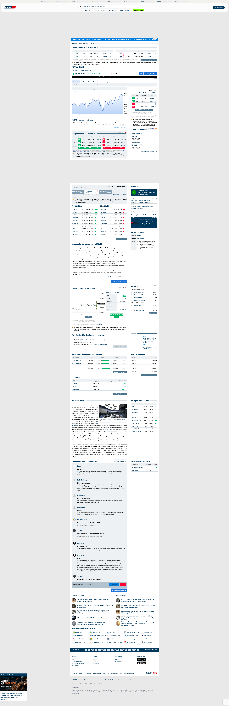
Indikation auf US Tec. (137, 431)
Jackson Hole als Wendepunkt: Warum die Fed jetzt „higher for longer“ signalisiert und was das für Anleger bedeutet (94, 612)
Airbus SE (75, 383)
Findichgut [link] (81, 495)
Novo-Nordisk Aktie (132, 635)
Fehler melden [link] (75, 665)
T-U (129, 650)
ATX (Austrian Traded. (137, 420)
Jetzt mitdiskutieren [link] (119, 282)
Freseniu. (103, 215)
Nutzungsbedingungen (112, 673)
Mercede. (74, 212)
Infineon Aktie (79, 635)
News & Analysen (99, 10)
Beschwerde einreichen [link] (78, 663)
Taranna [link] (80, 530)
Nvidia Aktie (78, 632)
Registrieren (114, 584)
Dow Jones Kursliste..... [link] (85, 499)
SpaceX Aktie (96, 632)
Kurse (84, 85)
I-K (108, 650)
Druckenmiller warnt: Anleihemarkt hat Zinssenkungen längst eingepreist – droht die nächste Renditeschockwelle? (138, 623)
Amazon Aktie (148, 642)
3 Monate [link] (103, 89)
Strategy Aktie (131, 642)
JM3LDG (117, 194)
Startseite (74, 43)
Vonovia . (103, 220)
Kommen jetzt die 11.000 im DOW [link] (88, 523)
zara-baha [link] (80, 543)
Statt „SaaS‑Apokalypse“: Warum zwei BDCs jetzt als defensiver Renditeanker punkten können (137, 600)
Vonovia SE (134, 470)
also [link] (78, 558)
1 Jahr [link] (113, 89)
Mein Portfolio (124, 10)
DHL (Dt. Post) (76, 389)
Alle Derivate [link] (153, 313)
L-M (113, 650)
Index (97, 85)
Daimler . (103, 226)
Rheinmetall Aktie (115, 635)
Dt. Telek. (75, 234)
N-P (117, 650)
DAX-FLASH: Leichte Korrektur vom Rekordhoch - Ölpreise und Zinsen (140, 201)
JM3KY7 (114, 194)
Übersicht (76, 82)
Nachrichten (75, 85)
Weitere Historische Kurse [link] (149, 375)
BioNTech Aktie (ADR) (133, 632)
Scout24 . (103, 212)
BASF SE (74, 220)
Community (112, 10)
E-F (100, 650)
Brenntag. (75, 217)
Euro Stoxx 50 (135, 423)
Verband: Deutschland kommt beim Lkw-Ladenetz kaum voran (142, 207)
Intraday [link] (84, 89)
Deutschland (140, 238)
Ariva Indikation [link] (76, 360)
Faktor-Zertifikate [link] (139, 310)
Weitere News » (153, 229)
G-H (104, 650)
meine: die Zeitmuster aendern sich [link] (89, 579)
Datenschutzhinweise (100, 344)
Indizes (86, 43)
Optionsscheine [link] (138, 308)
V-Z (134, 650)
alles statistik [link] (82, 546)
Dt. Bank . (75, 229)
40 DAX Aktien (108, 429)
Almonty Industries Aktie (116, 642)
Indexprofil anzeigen (120, 127)
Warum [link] (79, 511)
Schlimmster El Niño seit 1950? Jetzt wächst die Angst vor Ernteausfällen (95, 606)
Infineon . (103, 234)
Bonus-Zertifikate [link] (139, 292)
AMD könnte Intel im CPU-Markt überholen (90, 618)
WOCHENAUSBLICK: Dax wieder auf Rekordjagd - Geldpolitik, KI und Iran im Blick (143, 214)
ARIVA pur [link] (96, 661)
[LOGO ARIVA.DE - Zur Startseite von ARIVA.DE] (10, 7)
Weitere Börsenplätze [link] (120, 372)
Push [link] (75, 89)
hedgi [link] (79, 466)
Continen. (75, 231)
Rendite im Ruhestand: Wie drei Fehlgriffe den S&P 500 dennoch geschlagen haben (138, 606)
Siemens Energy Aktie (133, 639)
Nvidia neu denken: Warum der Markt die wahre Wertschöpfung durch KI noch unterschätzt (91, 623)
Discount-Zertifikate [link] (140, 295)
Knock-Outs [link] (137, 305)
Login (122, 584)
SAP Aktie (112, 632)
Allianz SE (75, 223)
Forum (100, 82)
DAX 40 (92, 43)
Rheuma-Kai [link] (81, 507)
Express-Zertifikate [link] (139, 300)
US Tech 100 (134, 409)
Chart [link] (89, 82)
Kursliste (83, 82)
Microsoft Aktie (97, 639)
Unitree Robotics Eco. (137, 415)
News (95, 82)
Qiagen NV (104, 223)
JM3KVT (124, 194)
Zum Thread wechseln (119, 590)
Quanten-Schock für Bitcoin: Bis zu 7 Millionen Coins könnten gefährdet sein (93, 600)
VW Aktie (112, 639)
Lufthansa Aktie (148, 639)
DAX (132, 407)
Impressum (89, 673)
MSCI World (134, 426)
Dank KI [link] (79, 469)
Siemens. (103, 229)
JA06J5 (121, 194)
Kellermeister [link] (82, 519)
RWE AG (74, 215)
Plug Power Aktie (80, 642)
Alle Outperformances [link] (120, 394)
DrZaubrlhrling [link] (82, 480)
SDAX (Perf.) (134, 418)
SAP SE (74, 386)
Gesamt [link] (122, 89)
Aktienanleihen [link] (138, 297)
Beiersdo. (103, 231)
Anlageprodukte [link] (110, 82)
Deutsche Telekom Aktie (82, 639)
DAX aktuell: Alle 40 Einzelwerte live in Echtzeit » (144, 645)
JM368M (74, 196)
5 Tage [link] (94, 89)
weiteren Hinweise (132, 59)
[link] (122, 186)
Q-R (122, 650)
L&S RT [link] (74, 366)
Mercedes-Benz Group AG (138, 467)
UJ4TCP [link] (124, 309)
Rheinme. (103, 209)
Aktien (80, 43)
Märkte (87, 10)
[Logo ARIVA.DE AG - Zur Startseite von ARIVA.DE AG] (74, 680)
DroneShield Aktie (98, 642)
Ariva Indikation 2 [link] (77, 363)
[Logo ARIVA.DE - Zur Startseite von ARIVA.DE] (151, 673)
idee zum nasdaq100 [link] (84, 483)
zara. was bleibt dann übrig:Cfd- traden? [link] (91, 534)
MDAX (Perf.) (134, 412)
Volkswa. (74, 209)
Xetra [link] (73, 369)
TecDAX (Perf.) (135, 429)
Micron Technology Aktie (99, 635)
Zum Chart (88, 317)
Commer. (74, 226)
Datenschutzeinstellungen (127, 673)
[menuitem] (82, 659)
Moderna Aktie (148, 632)
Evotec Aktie (147, 635)
